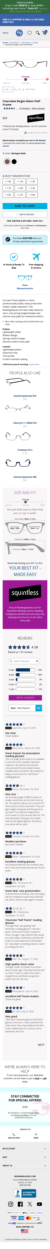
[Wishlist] (29, 33)
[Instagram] (10, 1207)
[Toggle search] (37, 33)
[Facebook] (20, 1207)
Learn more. (34, 364)
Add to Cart (25, 206)
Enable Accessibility (25, 2)
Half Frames (26, 43)
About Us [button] (7, 1165)
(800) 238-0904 (14, 1138)
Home (5, 43)
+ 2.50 (8, 194)
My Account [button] (9, 1148)
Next (41, 1045)
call (45, 1078)
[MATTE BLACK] (14, 161)
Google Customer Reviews (37, 133)
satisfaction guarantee (31, 241)
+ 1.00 (8, 181)
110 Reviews (24, 108)
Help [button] (5, 1157)
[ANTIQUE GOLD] (7, 161)
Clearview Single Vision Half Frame (19, 45)
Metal (35, 43)
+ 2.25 (32, 188)
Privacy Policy (34, 1113)
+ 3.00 (32, 194)
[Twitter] (30, 1207)
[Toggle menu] (6, 33)
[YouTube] (39, 1207)
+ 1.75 (8, 188)
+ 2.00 (20, 188)
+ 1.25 (20, 181)
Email (36, 1138)
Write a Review (38, 108)
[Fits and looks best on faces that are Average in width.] (25, 83)
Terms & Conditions (21, 1115)
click (37, 1078)
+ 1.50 (32, 181)
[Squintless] (37, 118)
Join (25, 1106)
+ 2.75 (20, 194)
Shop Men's (14, 43)
